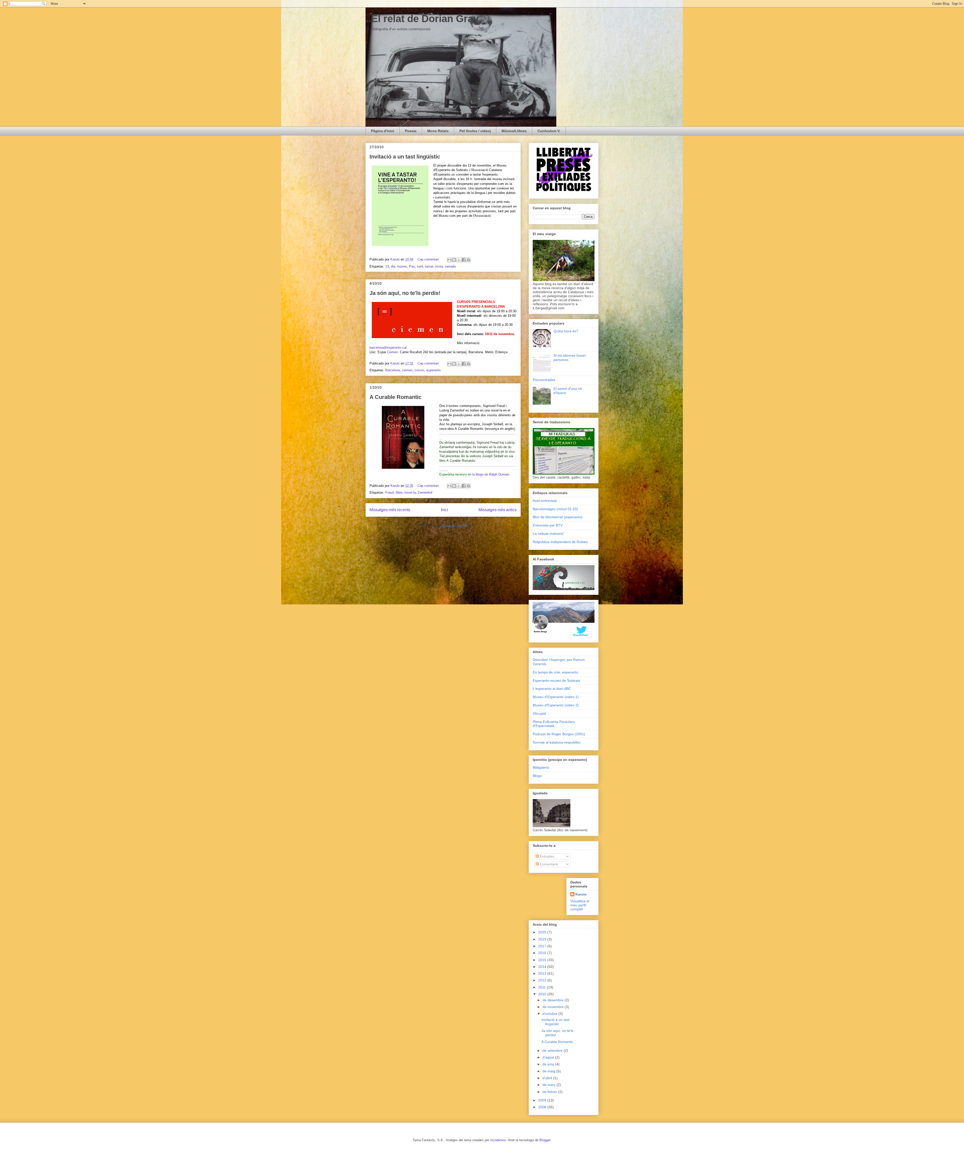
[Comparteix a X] (458, 259)
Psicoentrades (544, 380)
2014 (542, 967)
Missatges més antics (497, 510)
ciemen (407, 370)
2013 (542, 973)
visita (439, 266)
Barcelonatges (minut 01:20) (555, 509)
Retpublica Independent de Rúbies (560, 542)
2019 (542, 939)
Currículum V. (548, 131)
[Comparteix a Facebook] (463, 259)
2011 (542, 987)
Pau (412, 266)
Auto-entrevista (545, 501)
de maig (549, 1071)
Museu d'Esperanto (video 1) (556, 697)
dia (393, 266)
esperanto (433, 370)
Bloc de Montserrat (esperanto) (557, 517)
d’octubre (550, 1014)
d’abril (548, 1078)
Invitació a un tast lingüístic (405, 156)
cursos (419, 370)
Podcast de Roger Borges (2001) (559, 734)
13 (387, 266)
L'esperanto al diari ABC (552, 689)
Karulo (581, 894)
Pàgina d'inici (382, 131)
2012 (542, 980)
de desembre (554, 1000)
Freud (389, 492)
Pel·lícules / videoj (475, 131)
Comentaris (548, 864)
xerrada (450, 266)
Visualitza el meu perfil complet (579, 905)
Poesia (410, 131)
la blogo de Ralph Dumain (490, 474)
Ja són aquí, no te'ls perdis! (405, 293)
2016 (542, 953)
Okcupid (539, 713)
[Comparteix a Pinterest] (468, 259)
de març (550, 1085)
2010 (542, 994)
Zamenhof (425, 492)
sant (420, 266)
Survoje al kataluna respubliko (556, 742)
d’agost (549, 1057)
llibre (399, 492)
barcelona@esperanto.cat (388, 347)
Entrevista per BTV (548, 525)
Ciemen (392, 352)
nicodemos (498, 1140)
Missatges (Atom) (454, 526)
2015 (542, 960)
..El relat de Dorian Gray (422, 18)
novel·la (410, 492)
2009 (542, 1100)
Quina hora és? (566, 331)
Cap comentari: (429, 259)
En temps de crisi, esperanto (555, 672)
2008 (542, 1107)
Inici (444, 510)
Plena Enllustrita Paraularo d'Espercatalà (554, 724)
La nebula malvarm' (548, 534)
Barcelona (392, 370)
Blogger (544, 1140)
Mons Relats (438, 131)
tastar (429, 266)
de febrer (550, 1092)
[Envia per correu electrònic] (449, 259)
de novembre (554, 1007)
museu (402, 266)
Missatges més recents (390, 510)
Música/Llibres (514, 131)
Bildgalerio (541, 767)
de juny (549, 1064)
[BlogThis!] (454, 259)
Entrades (546, 856)
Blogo (537, 776)
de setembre (553, 1051)
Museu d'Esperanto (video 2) (556, 705)
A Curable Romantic (395, 397)
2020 (542, 932)
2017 (542, 946)
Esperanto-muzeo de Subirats (556, 680)
